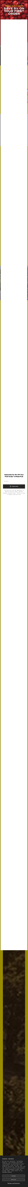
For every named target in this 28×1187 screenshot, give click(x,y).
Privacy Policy (7, 1172)
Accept (14, 1175)
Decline (13, 1179)
